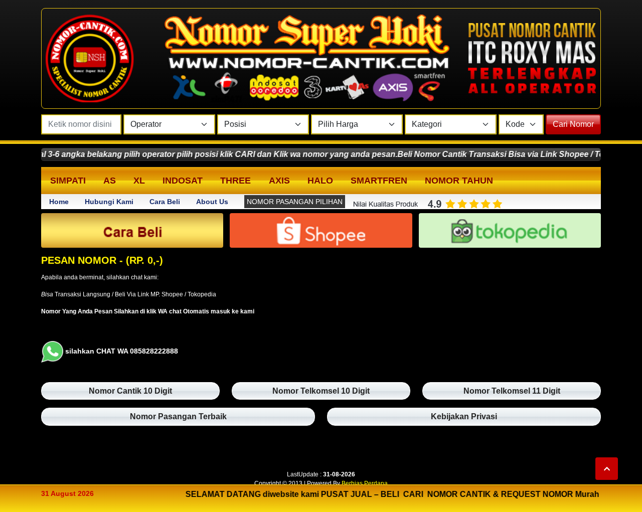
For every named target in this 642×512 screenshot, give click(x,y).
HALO (320, 181)
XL (139, 181)
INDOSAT (183, 181)
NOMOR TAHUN (459, 181)
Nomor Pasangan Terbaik (178, 416)
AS (109, 181)
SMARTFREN (379, 181)
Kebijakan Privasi (464, 416)
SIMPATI (68, 181)
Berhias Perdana (365, 483)
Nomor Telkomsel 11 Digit (511, 391)
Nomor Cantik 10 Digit (130, 391)
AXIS (279, 181)
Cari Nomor (573, 124)
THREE (235, 181)
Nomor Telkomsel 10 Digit (321, 391)
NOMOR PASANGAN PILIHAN (295, 202)
